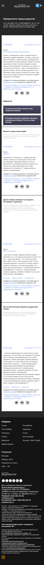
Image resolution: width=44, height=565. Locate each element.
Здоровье (27, 429)
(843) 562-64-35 (24, 500)
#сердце (6, 387)
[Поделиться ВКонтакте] (22, 93)
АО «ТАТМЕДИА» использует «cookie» (15, 533)
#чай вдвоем (29, 278)
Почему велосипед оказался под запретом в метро (19, 109)
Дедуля (6, 154)
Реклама (5, 456)
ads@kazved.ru (8, 502)
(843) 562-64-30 (17, 496)
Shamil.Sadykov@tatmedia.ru (13, 487)
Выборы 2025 (7, 459)
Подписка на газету (10, 463)
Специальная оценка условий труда (14, 543)
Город (4, 425)
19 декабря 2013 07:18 (32, 348)
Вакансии (5, 440)
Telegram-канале (10, 82)
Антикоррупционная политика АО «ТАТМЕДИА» (18, 544)
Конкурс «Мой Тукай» (32, 440)
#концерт (6, 278)
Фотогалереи (28, 437)
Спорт (25, 433)
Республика (27, 425)
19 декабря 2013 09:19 (32, 45)
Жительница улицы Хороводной (16, 52)
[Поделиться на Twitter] (16, 93)
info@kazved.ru (8, 498)
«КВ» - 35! (6, 466)
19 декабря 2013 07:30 (32, 244)
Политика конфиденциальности (13, 541)
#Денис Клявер (17, 278)
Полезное (7, 45)
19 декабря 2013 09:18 (32, 147)
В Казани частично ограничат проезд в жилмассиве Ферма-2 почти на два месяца (21, 120)
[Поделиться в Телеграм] (27, 93)
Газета (4, 437)
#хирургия (25, 387)
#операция (15, 387)
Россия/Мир (7, 429)
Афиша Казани (7, 444)
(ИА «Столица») (9, 251)
